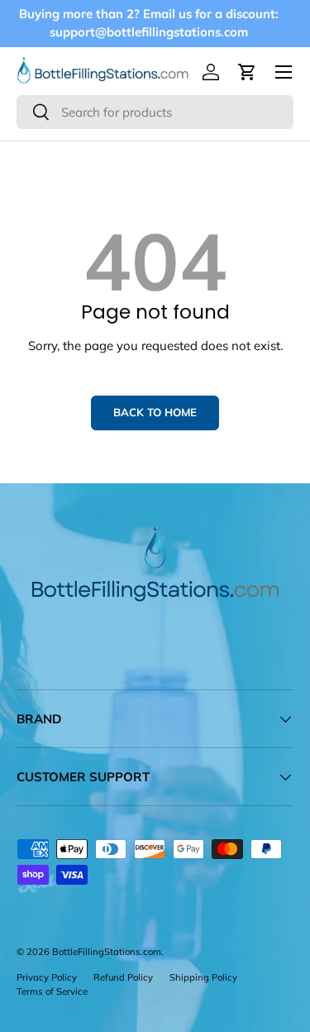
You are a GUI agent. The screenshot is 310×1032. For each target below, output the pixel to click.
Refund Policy (123, 977)
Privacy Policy (47, 977)
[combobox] (155, 112)
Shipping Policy (203, 977)
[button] (247, 72)
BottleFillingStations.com (106, 952)
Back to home (155, 412)
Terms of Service (52, 991)
